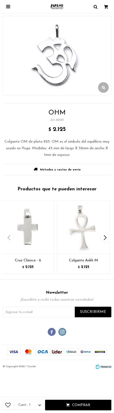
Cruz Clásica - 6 (28, 260)
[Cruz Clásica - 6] (27, 227)
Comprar (81, 405)
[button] (105, 237)
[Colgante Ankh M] (83, 227)
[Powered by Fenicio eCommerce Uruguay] (103, 367)
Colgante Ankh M (83, 260)
